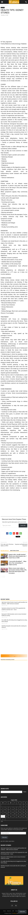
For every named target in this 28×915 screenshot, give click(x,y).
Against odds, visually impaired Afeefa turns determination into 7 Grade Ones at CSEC (18, 556)
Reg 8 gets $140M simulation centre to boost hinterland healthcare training (14, 614)
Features (2, 7)
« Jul (2, 821)
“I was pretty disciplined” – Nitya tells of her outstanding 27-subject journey (17, 563)
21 (18, 813)
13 (14, 811)
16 (25, 811)
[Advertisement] (14, 28)
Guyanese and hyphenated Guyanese (21, 545)
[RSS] (16, 905)
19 (10, 813)
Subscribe (23, 525)
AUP (13, 911)
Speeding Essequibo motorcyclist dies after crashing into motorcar (14, 626)
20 (14, 813)
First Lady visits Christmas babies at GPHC (7, 545)
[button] (26, 2)
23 (25, 813)
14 (18, 811)
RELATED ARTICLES (5, 550)
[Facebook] (12, 905)
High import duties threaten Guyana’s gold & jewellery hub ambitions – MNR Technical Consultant (14, 603)
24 (2, 816)
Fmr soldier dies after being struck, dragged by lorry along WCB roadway (14, 620)
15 (21, 811)
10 (2, 811)
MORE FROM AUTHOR (14, 550)
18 (6, 813)
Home (4, 911)
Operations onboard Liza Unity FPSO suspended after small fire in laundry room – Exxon (13, 609)
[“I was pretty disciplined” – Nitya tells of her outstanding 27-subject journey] (4, 563)
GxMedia (14, 913)
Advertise (9, 911)
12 (10, 811)
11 (6, 811)
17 (2, 813)
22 (21, 813)
